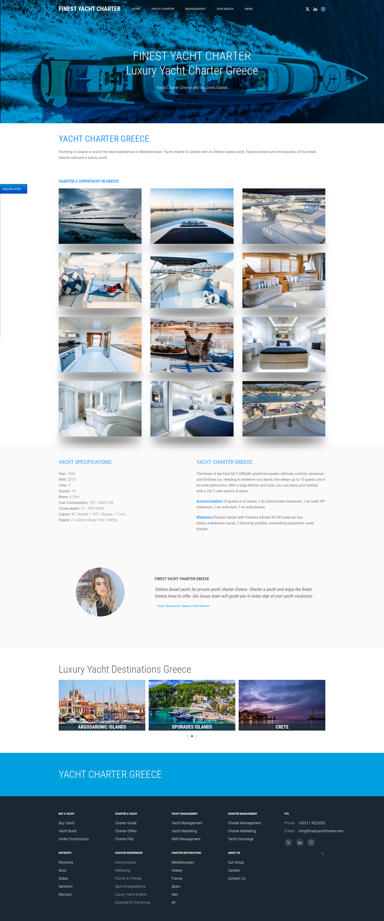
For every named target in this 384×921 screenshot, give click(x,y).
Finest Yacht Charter (89, 8)
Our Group (225, 9)
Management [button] (195, 9)
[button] (100, 216)
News (249, 9)
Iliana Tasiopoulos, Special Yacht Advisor (183, 606)
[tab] (187, 736)
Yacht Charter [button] (162, 9)
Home (136, 9)
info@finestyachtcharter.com (321, 831)
